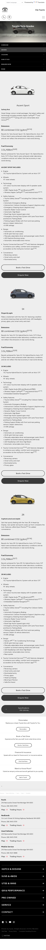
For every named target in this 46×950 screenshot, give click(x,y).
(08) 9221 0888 (12, 853)
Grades (4, 50)
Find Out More (23, 761)
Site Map (4, 931)
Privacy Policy (13, 931)
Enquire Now (6, 64)
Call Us (4, 16)
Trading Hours (16, 809)
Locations (9, 16)
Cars (17, 793)
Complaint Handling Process (27, 931)
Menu (43, 16)
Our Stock (5, 59)
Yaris (22, 793)
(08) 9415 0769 (12, 806)
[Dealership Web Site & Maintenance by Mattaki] (6, 935)
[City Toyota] (4, 9)
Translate (41, 2)
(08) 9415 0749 (12, 837)
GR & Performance (13, 890)
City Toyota (40, 10)
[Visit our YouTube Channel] (10, 922)
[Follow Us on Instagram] (14, 922)
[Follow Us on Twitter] (6, 922)
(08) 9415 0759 (12, 821)
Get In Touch (23, 777)
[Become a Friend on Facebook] (3, 922)
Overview (4, 45)
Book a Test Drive (23, 267)
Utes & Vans (9, 883)
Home (2, 793)
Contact (7, 911)
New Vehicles (10, 793)
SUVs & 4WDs (9, 876)
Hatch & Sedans (11, 868)
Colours (4, 54)
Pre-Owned (9, 897)
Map (3, 809)
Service (6, 904)
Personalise (23, 729)
